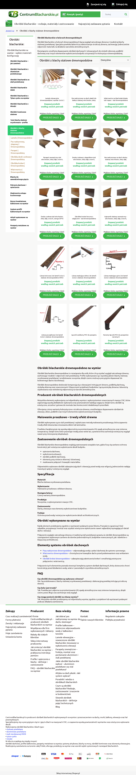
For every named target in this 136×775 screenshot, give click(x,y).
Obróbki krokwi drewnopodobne (56, 558)
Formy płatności (13, 619)
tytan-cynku (12, 736)
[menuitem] (44, 24)
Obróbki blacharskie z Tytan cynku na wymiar (19, 96)
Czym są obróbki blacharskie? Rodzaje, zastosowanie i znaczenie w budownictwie (67, 689)
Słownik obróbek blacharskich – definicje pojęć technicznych (66, 700)
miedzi (9, 739)
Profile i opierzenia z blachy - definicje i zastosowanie (40, 662)
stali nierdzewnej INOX (16, 734)
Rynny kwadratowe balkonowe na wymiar (19, 202)
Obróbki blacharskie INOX (18, 88)
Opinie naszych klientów (91, 619)
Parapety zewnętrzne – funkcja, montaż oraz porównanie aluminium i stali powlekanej (67, 653)
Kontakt (84, 616)
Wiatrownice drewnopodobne (55, 553)
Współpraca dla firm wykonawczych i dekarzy (42, 629)
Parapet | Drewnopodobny (18, 151)
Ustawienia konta (14, 636)
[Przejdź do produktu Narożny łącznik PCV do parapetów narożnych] (116, 319)
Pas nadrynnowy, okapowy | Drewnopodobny (18, 144)
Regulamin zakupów (114, 616)
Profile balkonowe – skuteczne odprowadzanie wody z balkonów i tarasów (68, 629)
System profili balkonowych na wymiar (20, 210)
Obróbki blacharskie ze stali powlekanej (19, 80)
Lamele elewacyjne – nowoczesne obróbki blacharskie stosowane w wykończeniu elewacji (67, 641)
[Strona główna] (33, 14)
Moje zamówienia (14, 633)
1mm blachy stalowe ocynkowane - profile (19, 121)
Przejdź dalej (51, 117)
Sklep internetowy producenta (39, 642)
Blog (58, 706)
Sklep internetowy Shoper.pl (68, 773)
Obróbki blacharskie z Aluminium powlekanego (19, 71)
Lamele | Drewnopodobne (21, 137)
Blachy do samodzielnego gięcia (19, 178)
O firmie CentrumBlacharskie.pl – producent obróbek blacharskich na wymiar (42, 620)
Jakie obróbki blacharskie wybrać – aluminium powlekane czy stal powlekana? (67, 665)
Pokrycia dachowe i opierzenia (18, 186)
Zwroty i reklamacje (15, 623)
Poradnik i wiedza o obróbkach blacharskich (66, 680)
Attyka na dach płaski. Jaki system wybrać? (68, 674)
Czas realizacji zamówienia (18, 616)
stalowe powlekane (15, 729)
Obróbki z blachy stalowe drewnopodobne (17, 130)
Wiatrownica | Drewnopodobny (18, 170)
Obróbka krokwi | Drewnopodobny (18, 164)
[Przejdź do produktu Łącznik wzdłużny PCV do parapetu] (84, 319)
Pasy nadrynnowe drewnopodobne (57, 550)
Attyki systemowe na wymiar (19, 218)
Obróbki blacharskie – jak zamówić (19, 62)
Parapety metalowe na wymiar (19, 226)
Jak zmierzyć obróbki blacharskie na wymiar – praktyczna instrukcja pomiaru (42, 651)
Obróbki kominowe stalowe (18, 113)
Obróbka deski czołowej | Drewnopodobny (21, 158)
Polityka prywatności (115, 619)
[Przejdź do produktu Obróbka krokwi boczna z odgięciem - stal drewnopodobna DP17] (84, 200)
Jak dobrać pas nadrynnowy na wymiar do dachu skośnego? (68, 619)
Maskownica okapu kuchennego (18, 194)
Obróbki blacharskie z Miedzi (19, 105)
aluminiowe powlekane (16, 731)
